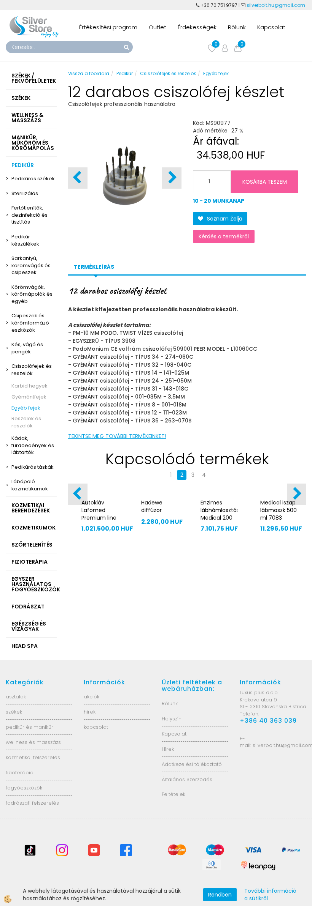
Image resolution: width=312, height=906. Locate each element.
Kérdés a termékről (224, 236)
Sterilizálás (24, 193)
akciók (91, 696)
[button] (171, 178)
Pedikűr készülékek (25, 240)
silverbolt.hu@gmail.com (276, 5)
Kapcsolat (271, 27)
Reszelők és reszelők (26, 422)
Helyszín (171, 718)
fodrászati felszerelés (32, 803)
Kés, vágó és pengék (27, 348)
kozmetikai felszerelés (33, 757)
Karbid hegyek (29, 385)
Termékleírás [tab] (94, 267)
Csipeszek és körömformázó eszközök (30, 322)
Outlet (157, 27)
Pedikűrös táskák (32, 467)
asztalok (16, 696)
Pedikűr (124, 73)
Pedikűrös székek (33, 178)
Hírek (168, 749)
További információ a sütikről (270, 894)
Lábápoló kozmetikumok (29, 485)
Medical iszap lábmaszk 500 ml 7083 (278, 510)
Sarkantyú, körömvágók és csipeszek (31, 265)
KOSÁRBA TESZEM (264, 182)
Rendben (220, 894)
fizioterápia (19, 772)
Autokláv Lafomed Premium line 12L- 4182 (98, 514)
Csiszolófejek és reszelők (31, 369)
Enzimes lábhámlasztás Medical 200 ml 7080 (219, 514)
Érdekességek (197, 27)
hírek (90, 711)
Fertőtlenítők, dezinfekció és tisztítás (29, 214)
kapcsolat (96, 727)
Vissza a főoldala (88, 73)
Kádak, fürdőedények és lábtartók (32, 445)
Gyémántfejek (28, 396)
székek (14, 711)
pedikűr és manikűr (29, 727)
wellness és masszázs (33, 742)
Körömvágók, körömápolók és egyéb (32, 294)
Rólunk (237, 27)
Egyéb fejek (25, 407)
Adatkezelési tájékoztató (192, 764)
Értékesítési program (108, 27)
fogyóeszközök (24, 787)
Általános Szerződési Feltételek (187, 787)
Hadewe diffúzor (151, 506)
